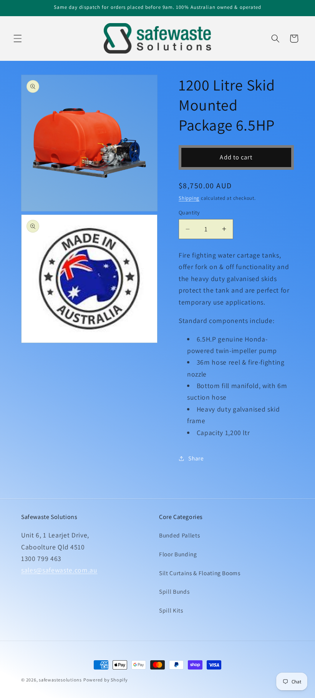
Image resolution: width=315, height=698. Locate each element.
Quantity (189, 212)
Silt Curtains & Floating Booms (199, 573)
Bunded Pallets (179, 535)
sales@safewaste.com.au (59, 570)
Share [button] (196, 458)
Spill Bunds (174, 591)
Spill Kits (171, 610)
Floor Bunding (178, 554)
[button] (17, 38)
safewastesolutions (60, 680)
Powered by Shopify (105, 680)
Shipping (189, 198)
